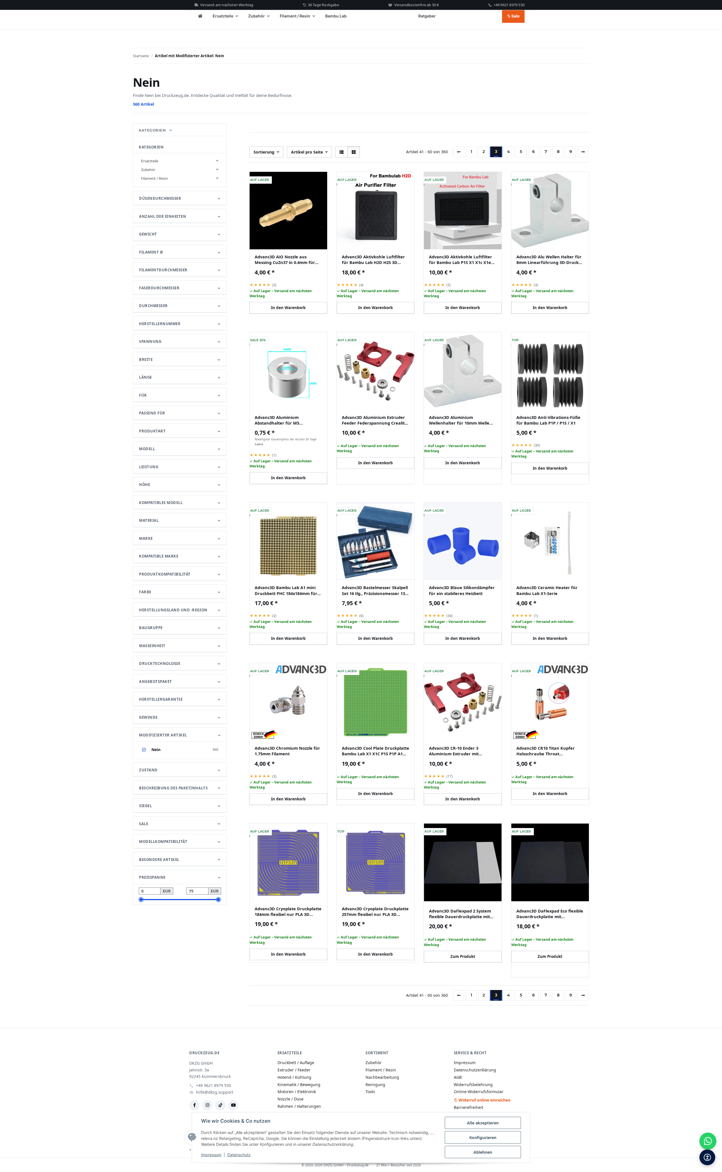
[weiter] (583, 151)
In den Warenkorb (288, 307)
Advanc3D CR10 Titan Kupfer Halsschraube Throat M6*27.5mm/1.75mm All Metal (546, 751)
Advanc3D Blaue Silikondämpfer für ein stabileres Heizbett (462, 590)
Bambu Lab (336, 16)
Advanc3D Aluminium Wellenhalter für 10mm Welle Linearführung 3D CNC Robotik (461, 420)
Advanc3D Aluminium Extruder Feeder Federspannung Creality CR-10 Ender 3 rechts (374, 420)
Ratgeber (427, 16)
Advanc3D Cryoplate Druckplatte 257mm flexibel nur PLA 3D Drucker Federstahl (375, 911)
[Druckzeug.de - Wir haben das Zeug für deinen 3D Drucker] (200, 16)
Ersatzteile (149, 160)
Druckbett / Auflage (296, 1062)
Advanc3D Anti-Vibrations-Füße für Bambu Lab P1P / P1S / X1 (548, 420)
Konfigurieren (482, 1137)
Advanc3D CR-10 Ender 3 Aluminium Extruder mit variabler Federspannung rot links (459, 751)
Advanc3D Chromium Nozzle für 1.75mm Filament (287, 750)
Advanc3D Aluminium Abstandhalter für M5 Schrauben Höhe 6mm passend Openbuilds (286, 420)
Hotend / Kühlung (294, 1077)
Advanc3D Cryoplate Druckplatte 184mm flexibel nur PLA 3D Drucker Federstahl (288, 911)
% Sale (513, 16)
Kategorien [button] (153, 130)
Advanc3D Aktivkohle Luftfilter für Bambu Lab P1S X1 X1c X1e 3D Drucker (460, 259)
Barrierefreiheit (468, 1107)
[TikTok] (220, 1105)
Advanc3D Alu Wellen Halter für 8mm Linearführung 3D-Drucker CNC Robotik (549, 259)
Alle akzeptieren (483, 1123)
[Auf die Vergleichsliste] (304, 180)
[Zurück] (459, 151)
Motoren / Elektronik (297, 1091)
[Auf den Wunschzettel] (319, 180)
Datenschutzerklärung (475, 1070)
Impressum (211, 1154)
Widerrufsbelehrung (473, 1084)
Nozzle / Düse (290, 1099)
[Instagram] (207, 1105)
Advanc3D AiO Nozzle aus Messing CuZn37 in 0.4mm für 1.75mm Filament (285, 259)
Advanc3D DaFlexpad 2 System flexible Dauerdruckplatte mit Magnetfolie (460, 914)
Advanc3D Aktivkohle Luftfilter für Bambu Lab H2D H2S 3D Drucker (373, 259)
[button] (341, 152)
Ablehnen (483, 1152)
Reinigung (375, 1084)
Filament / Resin (154, 178)
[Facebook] (194, 1105)
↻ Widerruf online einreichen (482, 1100)
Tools (370, 1091)
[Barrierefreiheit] (707, 1157)
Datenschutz (239, 1154)
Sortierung (264, 152)
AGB (458, 1077)
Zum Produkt (462, 956)
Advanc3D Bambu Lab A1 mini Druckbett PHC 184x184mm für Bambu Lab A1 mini (286, 590)
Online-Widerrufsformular (478, 1091)
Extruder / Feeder (294, 1070)
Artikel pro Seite (307, 152)
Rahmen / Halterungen (299, 1106)
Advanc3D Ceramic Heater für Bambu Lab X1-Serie (547, 590)
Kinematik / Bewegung (299, 1084)
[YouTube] (233, 1105)
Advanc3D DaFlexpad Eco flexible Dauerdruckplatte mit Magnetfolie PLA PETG (549, 914)
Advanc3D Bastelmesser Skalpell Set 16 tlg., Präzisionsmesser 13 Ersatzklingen (375, 590)
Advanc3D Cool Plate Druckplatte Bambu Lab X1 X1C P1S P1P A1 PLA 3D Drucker (375, 751)
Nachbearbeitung (382, 1077)
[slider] (141, 899)
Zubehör (148, 169)
